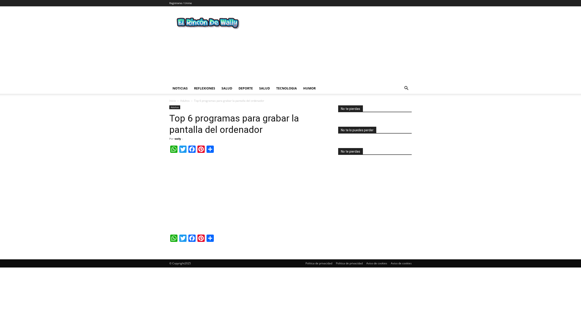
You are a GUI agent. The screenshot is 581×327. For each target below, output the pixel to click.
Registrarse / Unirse (180, 3)
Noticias (180, 88)
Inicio (172, 101)
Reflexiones (204, 88)
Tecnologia (286, 88)
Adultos (185, 101)
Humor (309, 88)
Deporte (246, 88)
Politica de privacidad (318, 263)
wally (178, 138)
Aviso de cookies (376, 263)
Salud (227, 88)
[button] (406, 89)
